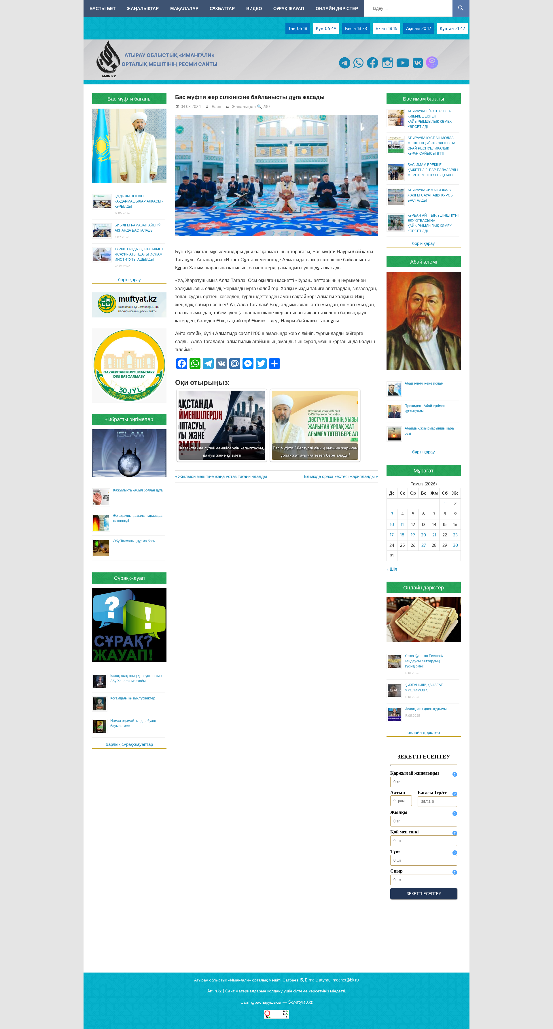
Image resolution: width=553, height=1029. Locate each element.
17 (392, 535)
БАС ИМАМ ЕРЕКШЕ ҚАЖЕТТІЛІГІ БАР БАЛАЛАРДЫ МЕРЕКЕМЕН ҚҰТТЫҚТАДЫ (433, 169)
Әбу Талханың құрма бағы (134, 541)
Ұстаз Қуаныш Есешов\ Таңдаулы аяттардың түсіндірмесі (424, 661)
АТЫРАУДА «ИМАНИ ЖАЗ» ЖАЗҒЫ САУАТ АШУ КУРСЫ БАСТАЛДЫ (431, 195)
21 (434, 535)
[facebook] (372, 68)
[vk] (418, 68)
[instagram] (387, 68)
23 (455, 535)
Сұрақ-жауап (288, 8)
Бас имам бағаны (423, 98)
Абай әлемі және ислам (424, 383)
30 (455, 545)
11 (402, 524)
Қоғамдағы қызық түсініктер (132, 698)
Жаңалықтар (143, 8)
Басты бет (102, 8)
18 (402, 535)
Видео (254, 8)
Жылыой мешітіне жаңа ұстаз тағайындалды (222, 476)
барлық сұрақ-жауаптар (129, 744)
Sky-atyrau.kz (300, 1002)
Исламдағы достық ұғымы (426, 709)
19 (413, 535)
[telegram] (344, 68)
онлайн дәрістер (424, 732)
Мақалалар (184, 8)
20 (423, 535)
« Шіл (392, 569)
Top (539, 1015)
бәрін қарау (129, 279)
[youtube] (403, 68)
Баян (216, 106)
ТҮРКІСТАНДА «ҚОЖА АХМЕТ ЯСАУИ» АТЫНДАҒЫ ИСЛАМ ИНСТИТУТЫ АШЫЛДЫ (139, 254)
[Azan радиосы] (432, 68)
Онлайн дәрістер (337, 8)
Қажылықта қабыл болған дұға (138, 490)
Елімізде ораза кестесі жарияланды (339, 476)
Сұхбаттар (222, 8)
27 (423, 545)
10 (392, 524)
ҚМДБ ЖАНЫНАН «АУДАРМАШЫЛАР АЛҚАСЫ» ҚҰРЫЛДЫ (139, 201)
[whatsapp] (358, 68)
